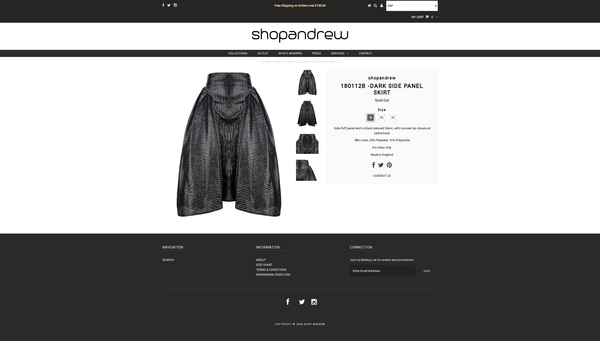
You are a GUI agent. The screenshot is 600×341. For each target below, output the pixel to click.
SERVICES (338, 53)
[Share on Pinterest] (389, 166)
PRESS (316, 53)
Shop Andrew (314, 324)
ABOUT (261, 260)
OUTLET (263, 53)
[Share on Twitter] (381, 166)
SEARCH (168, 260)
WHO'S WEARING (290, 53)
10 (381, 117)
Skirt (279, 61)
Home (266, 61)
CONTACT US (382, 176)
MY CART (422, 17)
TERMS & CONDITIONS (271, 269)
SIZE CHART (264, 265)
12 (392, 117)
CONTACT (365, 53)
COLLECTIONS (238, 53)
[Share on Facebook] (373, 166)
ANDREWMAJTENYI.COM (273, 274)
